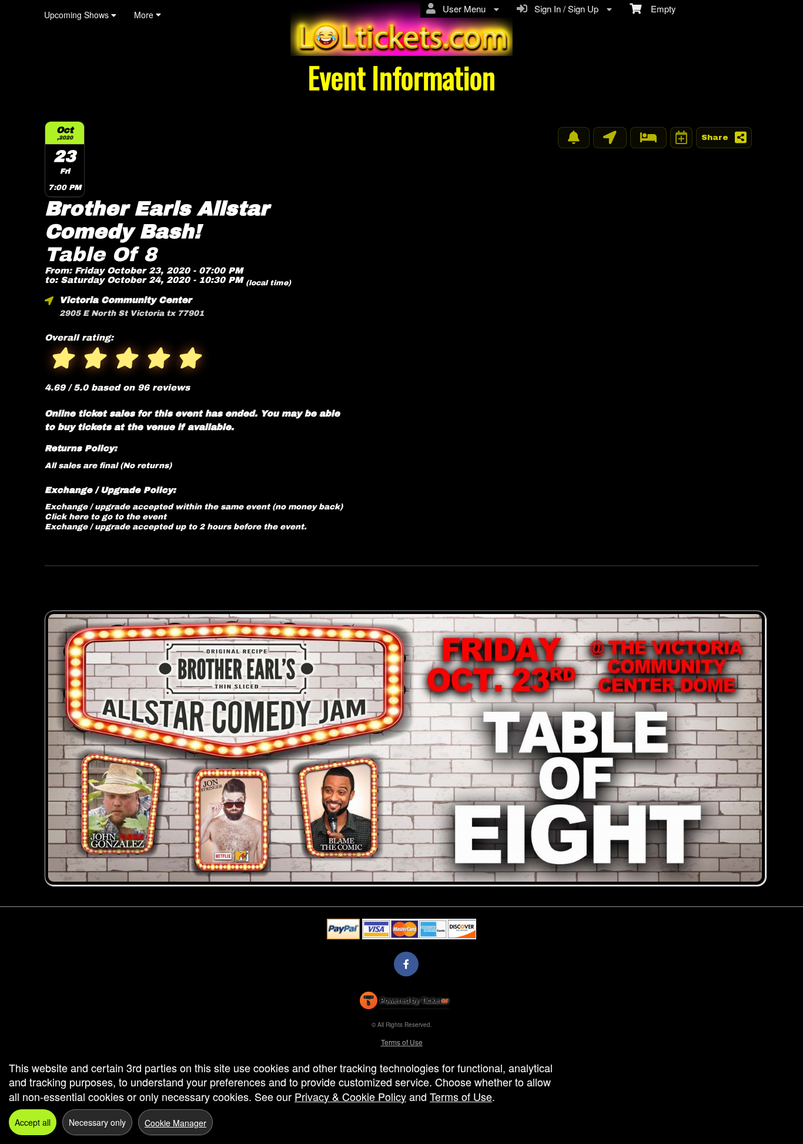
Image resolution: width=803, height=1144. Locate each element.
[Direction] (610, 138)
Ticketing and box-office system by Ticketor (404, 1002)
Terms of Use (402, 1042)
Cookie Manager (175, 1123)
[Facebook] (406, 964)
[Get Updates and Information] (574, 138)
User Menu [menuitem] (462, 8)
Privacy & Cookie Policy (350, 1096)
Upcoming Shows (77, 15)
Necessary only (97, 1122)
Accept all (33, 1122)
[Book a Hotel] (648, 138)
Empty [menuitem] (658, 8)
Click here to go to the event (105, 516)
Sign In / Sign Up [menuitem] (564, 8)
